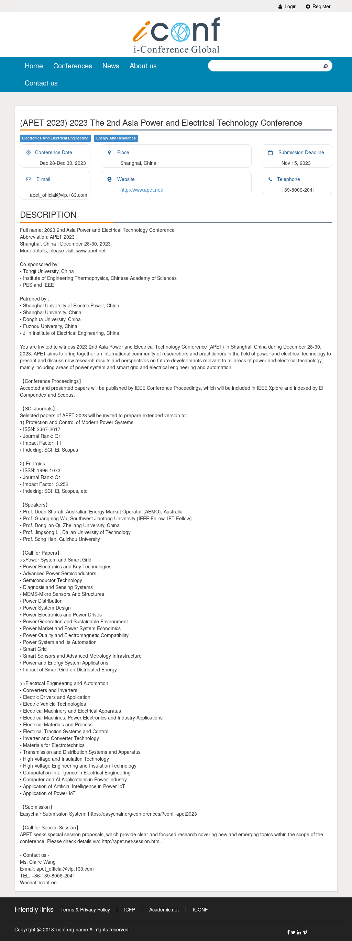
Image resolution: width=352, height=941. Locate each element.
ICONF (200, 909)
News (110, 65)
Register (321, 6)
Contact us (41, 83)
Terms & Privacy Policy (85, 909)
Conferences (72, 65)
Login (290, 6)
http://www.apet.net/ (141, 189)
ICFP (129, 909)
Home (34, 65)
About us (143, 65)
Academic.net (164, 909)
